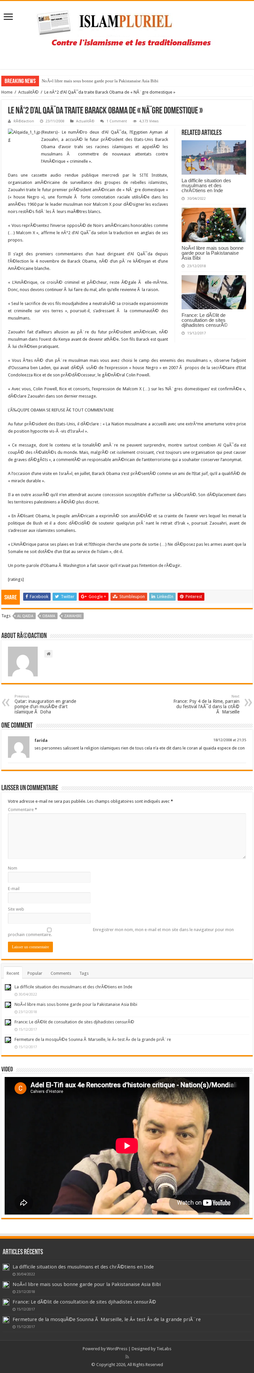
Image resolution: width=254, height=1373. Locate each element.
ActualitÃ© (28, 92)
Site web (16, 909)
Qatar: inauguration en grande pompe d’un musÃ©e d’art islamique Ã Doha (45, 704)
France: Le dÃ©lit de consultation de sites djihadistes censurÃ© (205, 320)
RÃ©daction (24, 121)
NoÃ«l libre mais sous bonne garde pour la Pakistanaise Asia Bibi (100, 80)
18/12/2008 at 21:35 (229, 740)
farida (41, 740)
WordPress (116, 1348)
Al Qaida (25, 616)
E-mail (14, 888)
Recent (13, 973)
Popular (34, 973)
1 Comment (116, 121)
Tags (84, 973)
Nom (12, 868)
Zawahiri (72, 616)
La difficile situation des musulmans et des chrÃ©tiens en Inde (206, 185)
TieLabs (163, 1348)
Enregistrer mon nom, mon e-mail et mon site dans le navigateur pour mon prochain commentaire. (121, 932)
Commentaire (22, 809)
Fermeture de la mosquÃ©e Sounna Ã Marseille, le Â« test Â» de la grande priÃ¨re (93, 1039)
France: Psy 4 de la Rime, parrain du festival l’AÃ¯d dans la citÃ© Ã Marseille (206, 704)
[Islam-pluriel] (127, 34)
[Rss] (127, 1357)
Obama (48, 616)
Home (7, 92)
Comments (61, 973)
